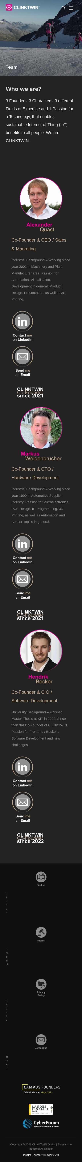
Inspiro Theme (32, 1154)
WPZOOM (53, 1154)
